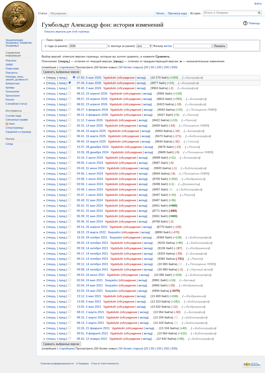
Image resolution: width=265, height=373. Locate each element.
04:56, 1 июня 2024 (90, 173)
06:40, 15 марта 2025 (91, 141)
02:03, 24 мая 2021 (90, 290)
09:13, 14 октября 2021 (92, 258)
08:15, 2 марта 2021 (90, 317)
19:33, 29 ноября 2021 (92, 237)
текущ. (51, 83)
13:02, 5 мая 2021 (89, 306)
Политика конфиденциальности (57, 363)
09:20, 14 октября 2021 (92, 242)
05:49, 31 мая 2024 (90, 200)
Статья (42, 13)
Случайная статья (16, 103)
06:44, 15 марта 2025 (91, 131)
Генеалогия (12, 91)
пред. (62, 77)
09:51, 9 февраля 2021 (92, 333)
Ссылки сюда (13, 115)
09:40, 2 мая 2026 (89, 88)
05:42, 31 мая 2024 (90, 205)
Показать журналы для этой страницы (66, 31)
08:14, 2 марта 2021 (90, 322)
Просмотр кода (177, 13)
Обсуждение (58, 13)
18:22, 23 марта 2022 (91, 232)
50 (152, 67)
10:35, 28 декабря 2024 (93, 152)
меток (168, 46)
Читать (160, 13)
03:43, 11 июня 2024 (91, 168)
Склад (9, 143)
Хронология (13, 95)
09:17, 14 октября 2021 (92, 253)
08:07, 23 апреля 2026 (92, 98)
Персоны (11, 60)
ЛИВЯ (9, 64)
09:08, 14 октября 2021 (92, 269)
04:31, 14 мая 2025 (90, 125)
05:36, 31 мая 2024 (90, 221)
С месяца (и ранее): (122, 46)
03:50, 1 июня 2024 (90, 184)
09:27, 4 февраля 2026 (92, 109)
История (195, 13)
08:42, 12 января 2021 (92, 338)
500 (173, 67)
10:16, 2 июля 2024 (90, 157)
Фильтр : (162, 46)
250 (166, 67)
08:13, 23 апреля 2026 (92, 93)
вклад (141, 77)
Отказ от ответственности (105, 363)
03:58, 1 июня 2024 (90, 179)
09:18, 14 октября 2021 (92, 248)
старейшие (66, 67)
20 (146, 67)
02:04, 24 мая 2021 (90, 280)
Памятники (12, 68)
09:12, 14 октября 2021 (92, 264)
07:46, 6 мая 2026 (89, 83)
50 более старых (130, 67)
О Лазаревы (82, 363)
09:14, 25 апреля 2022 (92, 226)
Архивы (10, 87)
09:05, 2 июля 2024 (90, 162)
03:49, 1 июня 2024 (90, 189)
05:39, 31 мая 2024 (90, 216)
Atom (12, 123)
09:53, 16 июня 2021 (91, 274)
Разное (10, 99)
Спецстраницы (14, 127)
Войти (258, 3)
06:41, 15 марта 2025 (91, 136)
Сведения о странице (18, 131)
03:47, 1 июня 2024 (90, 194)
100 (159, 67)
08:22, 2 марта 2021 (90, 312)
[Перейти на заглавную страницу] (18, 16)
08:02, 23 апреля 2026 (92, 104)
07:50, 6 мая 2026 (89, 77)
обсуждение (126, 77)
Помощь (254, 23)
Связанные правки (17, 119)
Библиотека (12, 83)
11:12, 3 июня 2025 (90, 120)
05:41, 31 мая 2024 (90, 210)
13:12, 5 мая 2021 (89, 296)
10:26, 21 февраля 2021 (93, 328)
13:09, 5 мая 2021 (89, 301)
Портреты (12, 72)
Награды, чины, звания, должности (17, 78)
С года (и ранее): (56, 46)
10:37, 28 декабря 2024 (93, 146)
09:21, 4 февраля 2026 (92, 114)
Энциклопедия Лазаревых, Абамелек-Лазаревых (19, 43)
